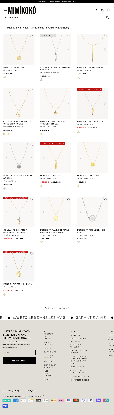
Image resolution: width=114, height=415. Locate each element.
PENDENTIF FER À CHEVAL (17, 284)
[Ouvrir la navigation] (5, 9)
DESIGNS (48, 348)
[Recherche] (107, 17)
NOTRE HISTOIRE (48, 344)
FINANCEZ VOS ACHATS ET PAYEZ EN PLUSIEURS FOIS (79, 360)
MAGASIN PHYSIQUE (48, 357)
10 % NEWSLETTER (79, 376)
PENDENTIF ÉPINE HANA (90, 67)
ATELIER (48, 361)
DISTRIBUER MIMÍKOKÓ (48, 366)
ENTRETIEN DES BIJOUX (78, 352)
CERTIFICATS (77, 367)
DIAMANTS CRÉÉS (79, 380)
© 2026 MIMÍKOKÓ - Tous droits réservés (24, 396)
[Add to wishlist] (31, 36)
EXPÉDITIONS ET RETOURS (79, 340)
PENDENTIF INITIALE (14, 67)
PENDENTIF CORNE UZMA (91, 122)
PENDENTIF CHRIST (51, 176)
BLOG (46, 379)
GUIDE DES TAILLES (76, 346)
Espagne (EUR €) (11, 391)
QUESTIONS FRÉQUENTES (77, 372)
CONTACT (75, 335)
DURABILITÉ (48, 352)
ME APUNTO (19, 361)
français (30, 391)
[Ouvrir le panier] (108, 9)
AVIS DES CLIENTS (48, 373)
